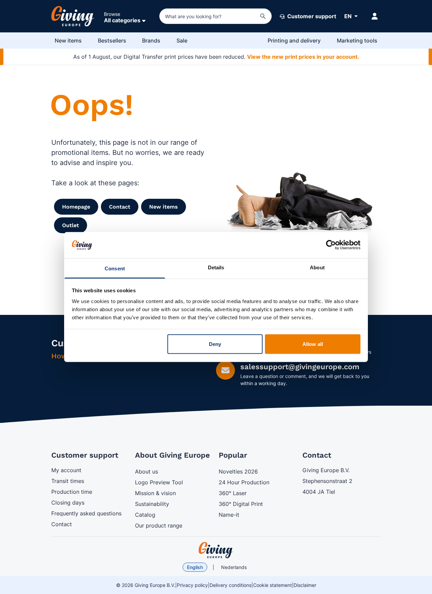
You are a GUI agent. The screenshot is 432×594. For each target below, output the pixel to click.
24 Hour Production (244, 482)
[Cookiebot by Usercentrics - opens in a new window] (330, 245)
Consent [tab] (115, 268)
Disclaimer (305, 585)
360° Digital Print (241, 504)
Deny (215, 344)
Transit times (67, 481)
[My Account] (374, 16)
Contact (61, 524)
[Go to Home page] (72, 16)
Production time (71, 491)
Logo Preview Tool (159, 482)
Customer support (311, 16)
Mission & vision (155, 493)
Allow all (312, 344)
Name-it (229, 514)
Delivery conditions (230, 585)
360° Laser (233, 493)
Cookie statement (272, 585)
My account (66, 470)
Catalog (145, 514)
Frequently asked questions (86, 513)
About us (146, 471)
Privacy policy (192, 585)
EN (348, 16)
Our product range (158, 525)
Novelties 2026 (238, 471)
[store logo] (216, 550)
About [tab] (317, 267)
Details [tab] (216, 267)
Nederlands (234, 567)
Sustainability (152, 504)
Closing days (67, 502)
